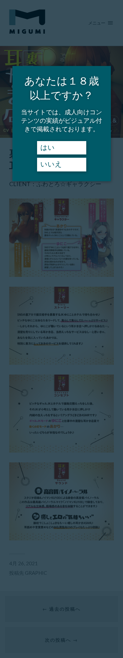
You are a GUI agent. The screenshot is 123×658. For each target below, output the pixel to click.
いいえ (51, 164)
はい (47, 148)
